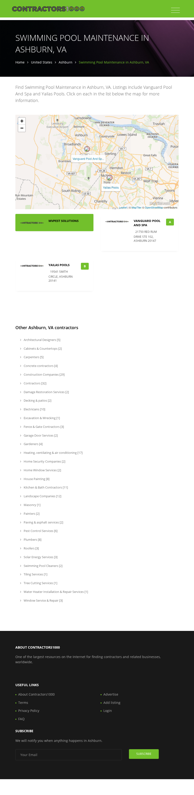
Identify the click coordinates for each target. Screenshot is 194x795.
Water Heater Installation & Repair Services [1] (55, 592)
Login (107, 710)
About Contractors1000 (36, 694)
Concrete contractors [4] (40, 366)
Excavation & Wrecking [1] (41, 418)
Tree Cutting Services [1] (40, 583)
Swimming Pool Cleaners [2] (42, 566)
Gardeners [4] (33, 444)
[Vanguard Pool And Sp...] (87, 149)
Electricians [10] (34, 409)
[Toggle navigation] (175, 10)
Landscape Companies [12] (42, 496)
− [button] (21, 128)
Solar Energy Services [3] (40, 557)
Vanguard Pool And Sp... (88, 159)
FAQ (21, 719)
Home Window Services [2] (42, 470)
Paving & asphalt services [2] (43, 522)
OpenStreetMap (154, 207)
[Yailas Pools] (109, 178)
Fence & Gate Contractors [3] (43, 427)
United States (41, 62)
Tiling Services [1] (35, 574)
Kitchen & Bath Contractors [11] (45, 487)
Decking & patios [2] (37, 400)
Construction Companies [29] (44, 374)
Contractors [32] (34, 383)
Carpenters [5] (33, 357)
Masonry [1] (31, 505)
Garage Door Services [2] (40, 435)
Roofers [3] (31, 548)
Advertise (110, 694)
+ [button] (21, 121)
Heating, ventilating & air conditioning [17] (53, 453)
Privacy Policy (28, 710)
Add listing (111, 702)
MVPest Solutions (63, 221)
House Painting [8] (36, 479)
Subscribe (143, 754)
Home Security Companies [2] (44, 461)
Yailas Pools (111, 187)
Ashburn (65, 62)
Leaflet (123, 207)
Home (20, 62)
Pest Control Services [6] (40, 531)
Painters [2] (31, 513)
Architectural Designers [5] (41, 340)
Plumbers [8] (32, 539)
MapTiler (136, 207)
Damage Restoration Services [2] (46, 392)
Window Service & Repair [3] (43, 600)
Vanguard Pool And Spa (147, 223)
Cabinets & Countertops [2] (42, 348)
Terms (23, 702)
